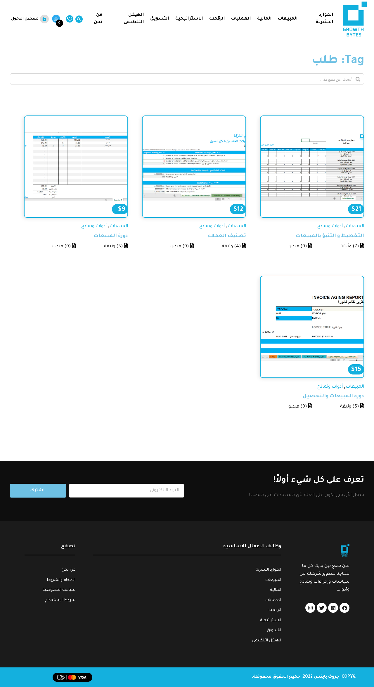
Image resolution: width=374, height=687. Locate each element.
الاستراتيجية (189, 18)
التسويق (159, 18)
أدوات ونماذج (330, 226)
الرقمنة (217, 18)
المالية (264, 18)
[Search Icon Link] (78, 19)
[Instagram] (310, 608)
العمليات (241, 18)
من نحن (97, 19)
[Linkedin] (333, 608)
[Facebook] (344, 608)
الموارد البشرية (324, 19)
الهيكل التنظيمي (134, 19)
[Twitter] (322, 608)
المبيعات (288, 18)
